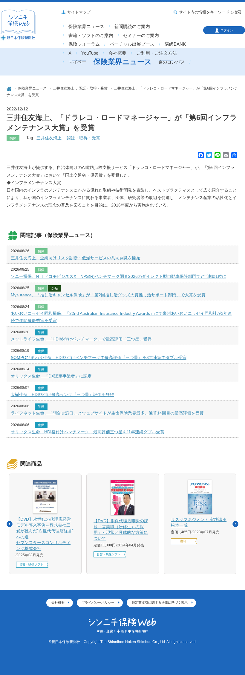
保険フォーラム (84, 44)
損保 (13, 138)
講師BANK (175, 44)
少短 (54, 288)
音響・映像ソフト (31, 564)
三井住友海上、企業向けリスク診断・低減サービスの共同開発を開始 (75, 257)
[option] (45, 524)
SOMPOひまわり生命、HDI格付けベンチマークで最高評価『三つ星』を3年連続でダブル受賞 (98, 357)
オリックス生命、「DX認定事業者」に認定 (51, 376)
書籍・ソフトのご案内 (90, 35)
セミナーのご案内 (141, 35)
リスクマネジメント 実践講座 (198, 522)
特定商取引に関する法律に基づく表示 (160, 602)
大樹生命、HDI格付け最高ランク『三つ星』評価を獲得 (62, 394)
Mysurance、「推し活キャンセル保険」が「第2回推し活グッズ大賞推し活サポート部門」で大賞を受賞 (108, 294)
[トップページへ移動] (10, 88)
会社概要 (117, 53)
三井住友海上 (49, 137)
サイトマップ (79, 12)
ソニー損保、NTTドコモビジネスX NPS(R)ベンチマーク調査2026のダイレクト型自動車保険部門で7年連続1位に (118, 276)
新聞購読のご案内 (132, 26)
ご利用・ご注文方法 (157, 53)
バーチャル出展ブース (132, 44)
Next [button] (235, 524)
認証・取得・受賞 (83, 137)
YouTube (89, 53)
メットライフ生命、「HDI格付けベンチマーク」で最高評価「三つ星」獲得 (81, 339)
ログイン (226, 30)
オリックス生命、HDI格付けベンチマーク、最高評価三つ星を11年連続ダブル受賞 (87, 431)
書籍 (183, 541)
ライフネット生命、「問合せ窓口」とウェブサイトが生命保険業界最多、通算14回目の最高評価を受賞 (107, 413)
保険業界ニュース (86, 26)
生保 (41, 332)
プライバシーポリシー (98, 602)
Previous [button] (10, 524)
